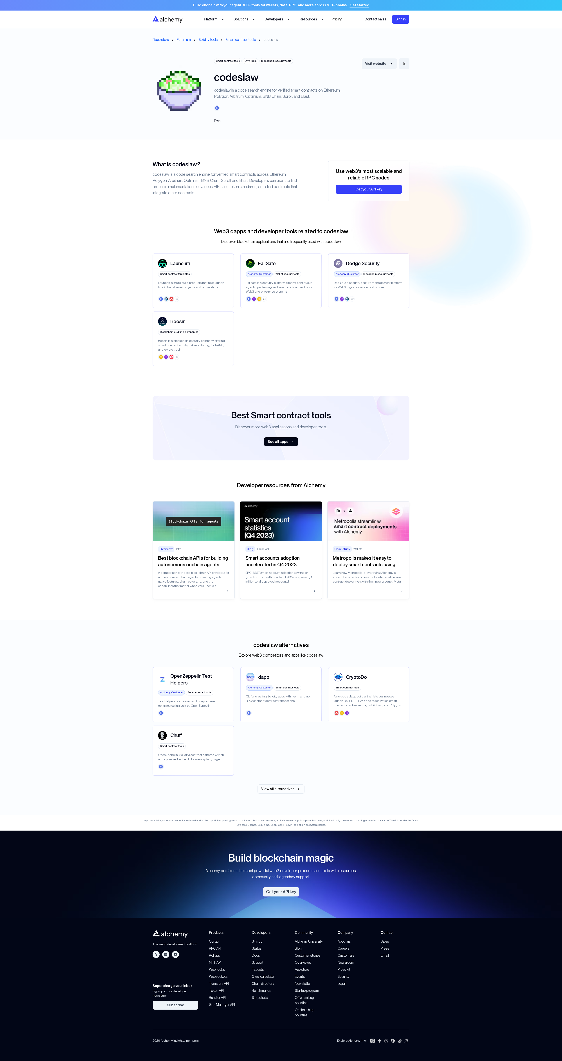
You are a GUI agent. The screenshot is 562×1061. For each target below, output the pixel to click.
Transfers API (219, 983)
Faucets (258, 969)
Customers (346, 955)
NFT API (215, 962)
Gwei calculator (263, 976)
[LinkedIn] (165, 954)
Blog (298, 948)
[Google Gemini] (379, 1040)
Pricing (336, 19)
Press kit (344, 969)
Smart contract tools (240, 40)
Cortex (214, 941)
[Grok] (406, 1040)
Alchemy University (309, 941)
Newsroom (346, 962)
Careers (343, 948)
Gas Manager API (222, 1005)
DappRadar (276, 824)
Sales (385, 941)
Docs (256, 955)
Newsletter (303, 983)
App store (302, 969)
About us (344, 941)
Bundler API (217, 998)
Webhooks (217, 969)
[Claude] (399, 1040)
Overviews (303, 962)
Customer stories (307, 955)
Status (256, 948)
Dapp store (161, 40)
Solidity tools (208, 40)
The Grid (394, 820)
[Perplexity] (386, 1040)
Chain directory (263, 983)
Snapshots (260, 998)
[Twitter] (156, 954)
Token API (216, 991)
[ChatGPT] (372, 1040)
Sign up (257, 941)
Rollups (214, 955)
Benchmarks (261, 991)
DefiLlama (263, 824)
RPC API (215, 948)
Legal (342, 983)
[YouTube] (175, 954)
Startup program (307, 991)
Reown (288, 824)
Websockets (218, 976)
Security (343, 976)
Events (300, 976)
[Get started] (281, 5)
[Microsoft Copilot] (392, 1040)
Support (257, 962)
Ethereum (184, 40)
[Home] (167, 19)
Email (385, 955)
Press (385, 948)
